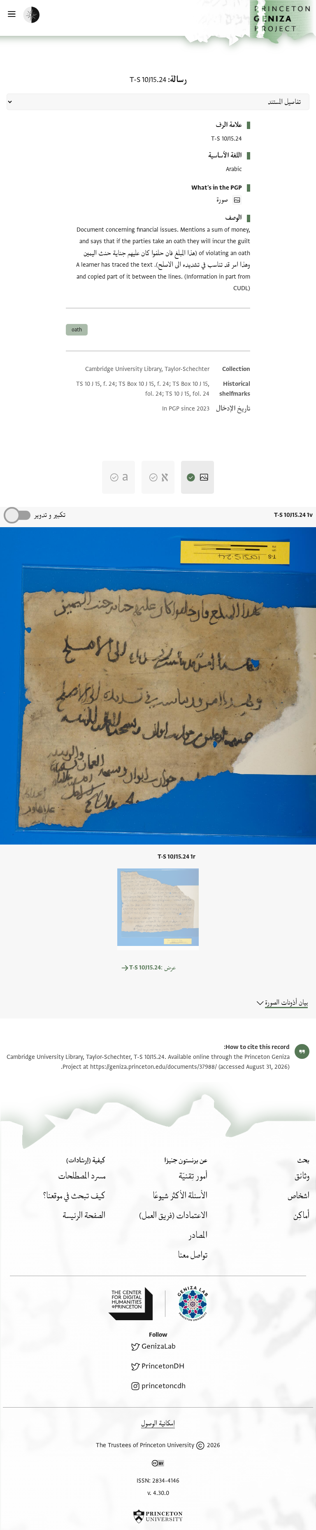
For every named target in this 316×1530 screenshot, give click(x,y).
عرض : (152, 968)
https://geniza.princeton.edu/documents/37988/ (153, 1067)
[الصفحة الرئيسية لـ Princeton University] (158, 1516)
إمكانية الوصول (158, 1423)
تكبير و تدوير (49, 515)
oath (77, 329)
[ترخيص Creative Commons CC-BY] (158, 1465)
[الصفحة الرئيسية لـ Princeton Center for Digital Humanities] (130, 1303)
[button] (283, 22)
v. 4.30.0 (158, 1493)
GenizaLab (159, 1346)
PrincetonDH (163, 1366)
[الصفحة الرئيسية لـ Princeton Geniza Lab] (186, 1303)
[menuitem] (302, 1176)
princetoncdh (164, 1386)
